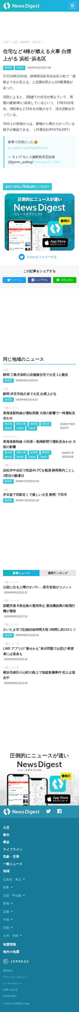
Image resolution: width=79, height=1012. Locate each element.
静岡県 (25, 42)
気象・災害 (11, 856)
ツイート (16, 280)
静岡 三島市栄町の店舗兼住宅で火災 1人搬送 (35, 374)
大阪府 (31, 428)
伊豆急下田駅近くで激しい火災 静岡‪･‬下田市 (35, 494)
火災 (15, 42)
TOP (6, 42)
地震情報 (9, 944)
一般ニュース (11, 407)
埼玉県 (8, 635)
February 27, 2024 (47, 162)
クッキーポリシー (12, 983)
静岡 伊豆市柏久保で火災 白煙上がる (30, 394)
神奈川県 (21, 423)
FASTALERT (10, 996)
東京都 (8, 423)
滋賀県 (8, 428)
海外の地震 (11, 951)
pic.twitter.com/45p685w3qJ (28, 148)
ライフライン (11, 436)
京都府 (20, 428)
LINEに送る (66, 280)
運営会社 (8, 970)
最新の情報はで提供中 (27, 186)
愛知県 (45, 423)
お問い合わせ (10, 989)
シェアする (41, 280)
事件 (6, 835)
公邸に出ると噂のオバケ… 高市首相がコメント (37, 587)
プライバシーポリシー (15, 977)
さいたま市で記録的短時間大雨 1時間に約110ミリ (39, 629)
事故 (6, 842)
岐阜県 (34, 452)
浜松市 (36, 42)
